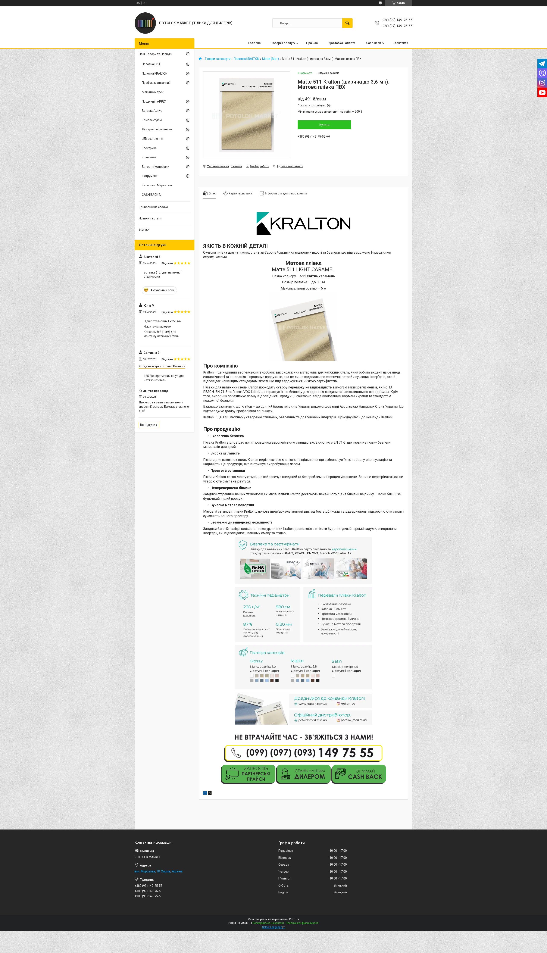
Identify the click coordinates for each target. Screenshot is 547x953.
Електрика (149, 148)
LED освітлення (152, 138)
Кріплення (149, 157)
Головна (254, 43)
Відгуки (144, 229)
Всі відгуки (147, 424)
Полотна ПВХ (151, 64)
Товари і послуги (283, 43)
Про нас (312, 43)
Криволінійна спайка (153, 207)
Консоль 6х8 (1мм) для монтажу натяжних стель (161, 334)
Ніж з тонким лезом (157, 326)
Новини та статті (150, 218)
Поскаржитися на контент (268, 923)
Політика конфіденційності (302, 923)
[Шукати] (347, 23)
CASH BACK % (151, 194)
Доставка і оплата (342, 43)
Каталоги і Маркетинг (157, 185)
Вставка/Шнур (152, 110)
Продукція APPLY (154, 101)
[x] (210, 793)
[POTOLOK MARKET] (145, 23)
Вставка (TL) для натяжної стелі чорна (162, 274)
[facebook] (205, 793)
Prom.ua (294, 919)
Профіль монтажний (156, 82)
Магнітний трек (152, 92)
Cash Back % (375, 43)
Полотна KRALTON (246, 58)
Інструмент (149, 176)
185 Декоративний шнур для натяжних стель (164, 378)
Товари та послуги (218, 58)
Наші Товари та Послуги (155, 54)
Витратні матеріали (155, 166)
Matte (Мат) (270, 58)
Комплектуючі (152, 120)
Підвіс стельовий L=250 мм (162, 321)
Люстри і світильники (157, 129)
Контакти (401, 43)
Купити (324, 124)
